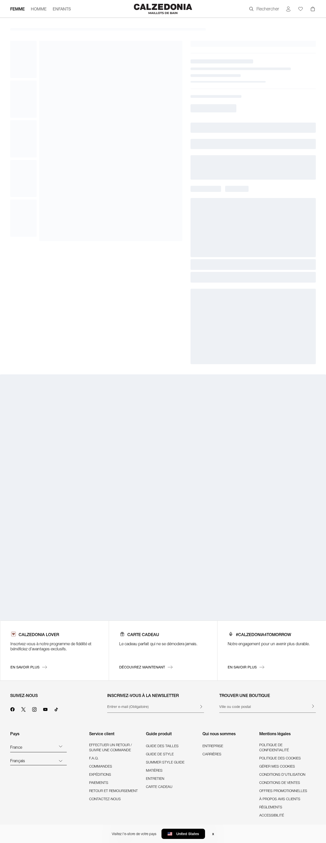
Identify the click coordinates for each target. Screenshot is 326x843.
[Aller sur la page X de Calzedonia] (23, 709)
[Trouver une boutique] (313, 706)
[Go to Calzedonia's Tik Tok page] (56, 709)
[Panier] (313, 9)
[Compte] (288, 9)
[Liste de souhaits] (300, 9)
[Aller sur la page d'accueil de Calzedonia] (163, 9)
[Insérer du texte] (201, 707)
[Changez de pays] (61, 746)
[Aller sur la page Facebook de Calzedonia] (12, 709)
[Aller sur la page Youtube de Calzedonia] (45, 709)
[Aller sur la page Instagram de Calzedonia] (34, 709)
